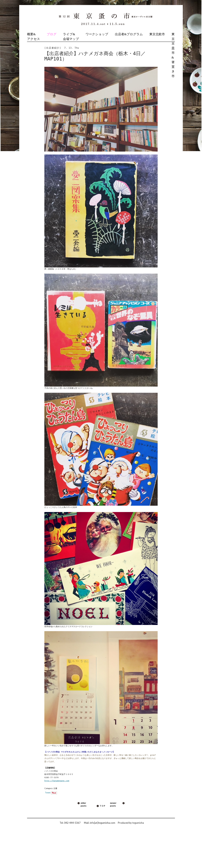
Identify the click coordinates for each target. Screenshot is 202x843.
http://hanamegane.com (56, 781)
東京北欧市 (157, 34)
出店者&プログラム (129, 34)
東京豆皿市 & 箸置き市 (173, 55)
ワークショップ (97, 34)
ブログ (51, 34)
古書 (55, 788)
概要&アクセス (33, 36)
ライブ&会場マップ (71, 36)
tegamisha (138, 822)
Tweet (47, 792)
